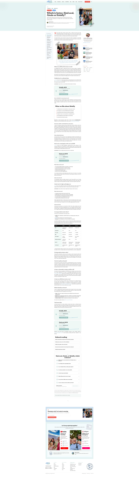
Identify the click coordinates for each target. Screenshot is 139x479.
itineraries (85, 71)
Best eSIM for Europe (72, 470)
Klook (76, 1)
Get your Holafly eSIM (64, 94)
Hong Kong (63, 468)
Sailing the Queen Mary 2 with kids (60, 349)
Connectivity (56, 8)
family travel (88, 71)
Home (55, 1)
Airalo (55, 185)
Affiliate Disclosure (84, 473)
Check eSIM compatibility (58, 273)
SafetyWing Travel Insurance (72, 469)
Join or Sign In (87, 1)
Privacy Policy (88, 473)
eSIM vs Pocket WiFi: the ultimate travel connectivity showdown (64, 339)
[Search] (91, 1)
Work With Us (67, 1)
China (62, 469)
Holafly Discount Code (73, 464)
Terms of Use (92, 473)
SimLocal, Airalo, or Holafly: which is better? (49, 58)
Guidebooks (55, 468)
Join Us (55, 469)
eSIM (52, 8)
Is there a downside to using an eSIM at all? (49, 50)
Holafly (73, 1)
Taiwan (63, 467)
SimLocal (55, 145)
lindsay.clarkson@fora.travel (58, 332)
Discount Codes (80, 1)
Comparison (48, 8)
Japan (62, 463)
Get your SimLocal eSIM (64, 160)
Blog (70, 1)
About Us (63, 1)
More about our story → (87, 42)
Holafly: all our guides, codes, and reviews (61, 344)
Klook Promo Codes (72, 465)
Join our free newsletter (52, 417)
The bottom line (49, 55)
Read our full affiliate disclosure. (73, 392)
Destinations (59, 1)
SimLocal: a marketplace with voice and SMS (49, 40)
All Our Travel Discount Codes (73, 467)
